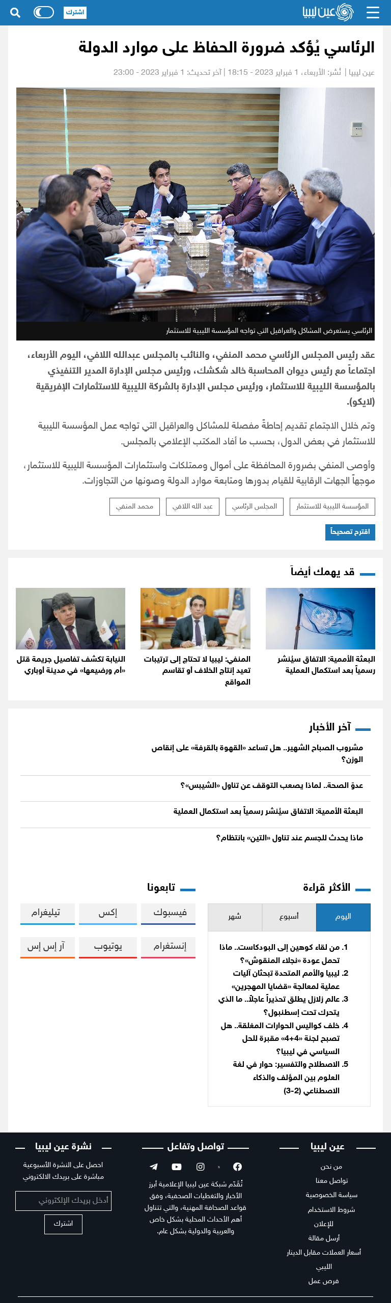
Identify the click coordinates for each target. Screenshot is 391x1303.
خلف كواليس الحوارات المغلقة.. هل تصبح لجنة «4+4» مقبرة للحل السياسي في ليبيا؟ (280, 1039)
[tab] (343, 917)
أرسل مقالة (324, 1238)
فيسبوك (170, 913)
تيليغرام (46, 913)
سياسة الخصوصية (331, 1195)
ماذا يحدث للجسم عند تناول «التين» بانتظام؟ (289, 838)
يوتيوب (108, 946)
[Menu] (373, 13)
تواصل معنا (332, 1181)
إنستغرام (170, 946)
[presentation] (343, 917)
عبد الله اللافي (193, 506)
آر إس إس (45, 946)
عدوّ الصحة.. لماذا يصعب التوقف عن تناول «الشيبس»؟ (271, 786)
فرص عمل (324, 1281)
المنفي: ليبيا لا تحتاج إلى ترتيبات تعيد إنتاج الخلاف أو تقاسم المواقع (197, 671)
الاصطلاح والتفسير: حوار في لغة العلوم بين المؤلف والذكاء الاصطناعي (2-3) (286, 1078)
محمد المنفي (134, 506)
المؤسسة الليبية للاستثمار (332, 506)
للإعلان (323, 1224)
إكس (108, 913)
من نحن (331, 1167)
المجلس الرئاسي (254, 506)
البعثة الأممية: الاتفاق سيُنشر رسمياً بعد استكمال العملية (268, 812)
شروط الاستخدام (331, 1210)
